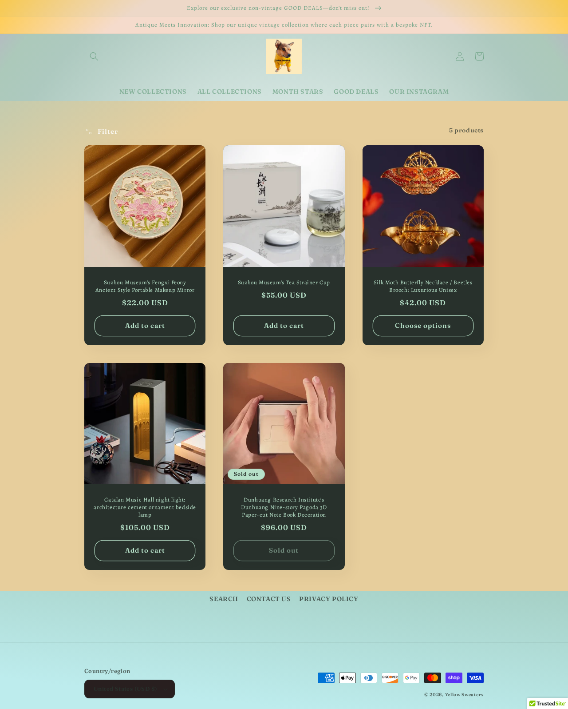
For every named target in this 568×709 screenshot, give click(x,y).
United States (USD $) (125, 688)
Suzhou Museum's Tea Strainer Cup (284, 282)
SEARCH (223, 599)
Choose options (423, 325)
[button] (94, 56)
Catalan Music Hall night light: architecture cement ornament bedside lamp (145, 507)
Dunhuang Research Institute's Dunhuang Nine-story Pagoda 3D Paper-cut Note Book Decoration (284, 507)
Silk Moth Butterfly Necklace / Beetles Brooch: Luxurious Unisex (423, 286)
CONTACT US (269, 599)
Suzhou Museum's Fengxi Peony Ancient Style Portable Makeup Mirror (145, 286)
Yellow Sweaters (464, 694)
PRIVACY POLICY (328, 599)
